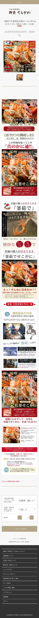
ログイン (5, 601)
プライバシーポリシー (9, 574)
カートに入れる (21, 529)
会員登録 (5, 596)
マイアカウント (7, 592)
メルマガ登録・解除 (9, 587)
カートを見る (7, 583)
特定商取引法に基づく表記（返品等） (19, 541)
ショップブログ (7, 569)
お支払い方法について (9, 560)
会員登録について (8, 555)
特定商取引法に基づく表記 (10, 578)
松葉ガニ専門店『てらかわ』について (14, 551)
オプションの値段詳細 (19, 538)
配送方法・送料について (10, 565)
